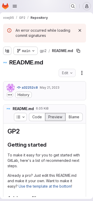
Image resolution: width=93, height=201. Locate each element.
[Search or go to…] (73, 6)
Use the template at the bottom (45, 186)
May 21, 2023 (49, 87)
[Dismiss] (80, 30)
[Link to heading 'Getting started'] (49, 144)
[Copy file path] (78, 51)
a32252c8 (29, 87)
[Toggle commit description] (9, 95)
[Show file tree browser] (7, 51)
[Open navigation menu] (15, 6)
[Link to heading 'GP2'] (22, 131)
